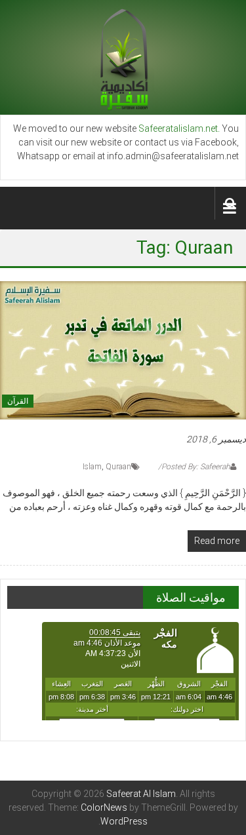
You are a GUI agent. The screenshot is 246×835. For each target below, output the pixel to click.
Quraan (118, 466)
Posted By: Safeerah (195, 466)
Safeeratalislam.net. (179, 128)
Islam (92, 466)
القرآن (17, 401)
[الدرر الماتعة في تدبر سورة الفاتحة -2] (123, 349)
